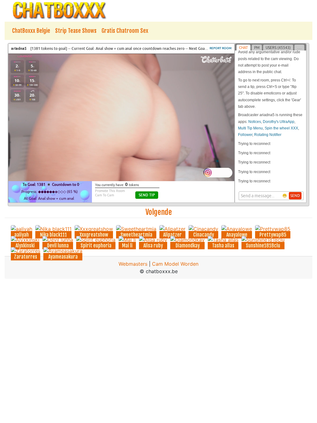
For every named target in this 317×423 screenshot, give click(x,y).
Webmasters (133, 264)
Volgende (158, 212)
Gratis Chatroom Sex (125, 30)
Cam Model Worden (175, 264)
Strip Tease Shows (76, 30)
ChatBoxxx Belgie (31, 30)
